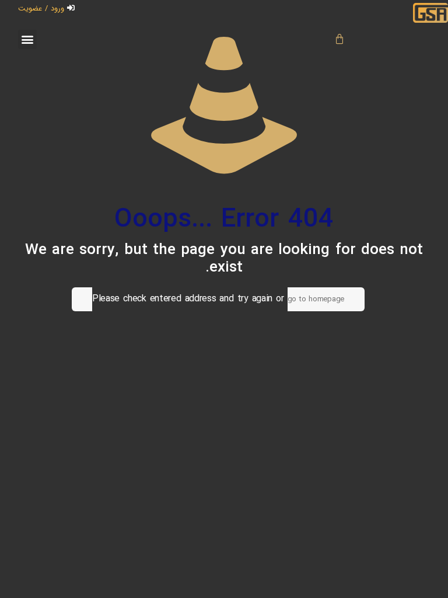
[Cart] (340, 39)
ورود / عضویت (41, 8)
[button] (27, 39)
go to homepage (316, 299)
